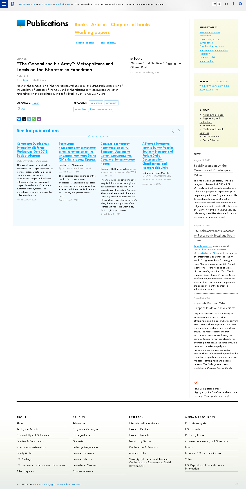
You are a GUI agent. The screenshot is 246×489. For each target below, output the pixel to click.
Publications (47, 23)
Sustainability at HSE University (34, 435)
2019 (202, 89)
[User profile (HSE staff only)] (233, 4)
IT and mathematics (210, 46)
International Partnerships (31, 447)
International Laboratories (144, 423)
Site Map (75, 484)
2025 (225, 81)
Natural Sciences (211, 136)
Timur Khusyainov (203, 245)
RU (214, 4)
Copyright (49, 484)
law (222, 46)
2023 (208, 86)
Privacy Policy (63, 484)
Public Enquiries (25, 471)
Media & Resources (200, 417)
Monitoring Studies (140, 441)
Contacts (38, 484)
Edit (236, 483)
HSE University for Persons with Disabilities (41, 465)
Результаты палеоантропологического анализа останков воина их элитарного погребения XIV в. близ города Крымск (77, 151)
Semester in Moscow (85, 465)
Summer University (83, 453)
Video (188, 459)
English (35, 102)
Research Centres (139, 429)
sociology (205, 53)
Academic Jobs (137, 453)
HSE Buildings (24, 459)
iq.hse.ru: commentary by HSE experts (206, 441)
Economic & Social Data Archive (203, 453)
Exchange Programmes (85, 447)
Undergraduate (81, 435)
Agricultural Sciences (213, 114)
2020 (227, 86)
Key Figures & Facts (27, 429)
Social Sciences (211, 140)
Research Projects (139, 435)
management (207, 49)
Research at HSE (108, 42)
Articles (99, 24)
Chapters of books (130, 24)
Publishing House (195, 435)
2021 (220, 86)
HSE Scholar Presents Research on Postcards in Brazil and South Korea (214, 235)
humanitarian (206, 42)
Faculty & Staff (25, 453)
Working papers (92, 32)
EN (219, 4)
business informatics (210, 31)
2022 (214, 86)
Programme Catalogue (85, 429)
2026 (219, 81)
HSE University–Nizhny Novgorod (210, 251)
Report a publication (85, 42)
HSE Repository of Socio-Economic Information (205, 466)
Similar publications (38, 130)
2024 (202, 86)
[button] (89, 136)
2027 (213, 81)
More (215, 89)
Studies (79, 417)
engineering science (210, 39)
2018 (208, 89)
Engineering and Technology (210, 120)
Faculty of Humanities (208, 249)
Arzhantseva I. (23, 80)
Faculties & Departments (30, 441)
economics (205, 35)
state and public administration (208, 59)
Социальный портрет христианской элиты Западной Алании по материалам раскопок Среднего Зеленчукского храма (118, 153)
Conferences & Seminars (143, 447)
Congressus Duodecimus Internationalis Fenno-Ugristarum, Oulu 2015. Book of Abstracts (33, 149)
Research (136, 417)
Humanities (209, 125)
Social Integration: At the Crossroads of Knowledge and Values (213, 170)
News (198, 154)
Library (189, 447)
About (22, 417)
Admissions (79, 423)
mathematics (221, 49)
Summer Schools (82, 459)
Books (81, 24)
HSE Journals (192, 429)
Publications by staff (197, 423)
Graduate (78, 441)
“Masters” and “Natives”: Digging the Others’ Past (155, 65)
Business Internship (83, 471)
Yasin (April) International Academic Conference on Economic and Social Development (150, 462)
